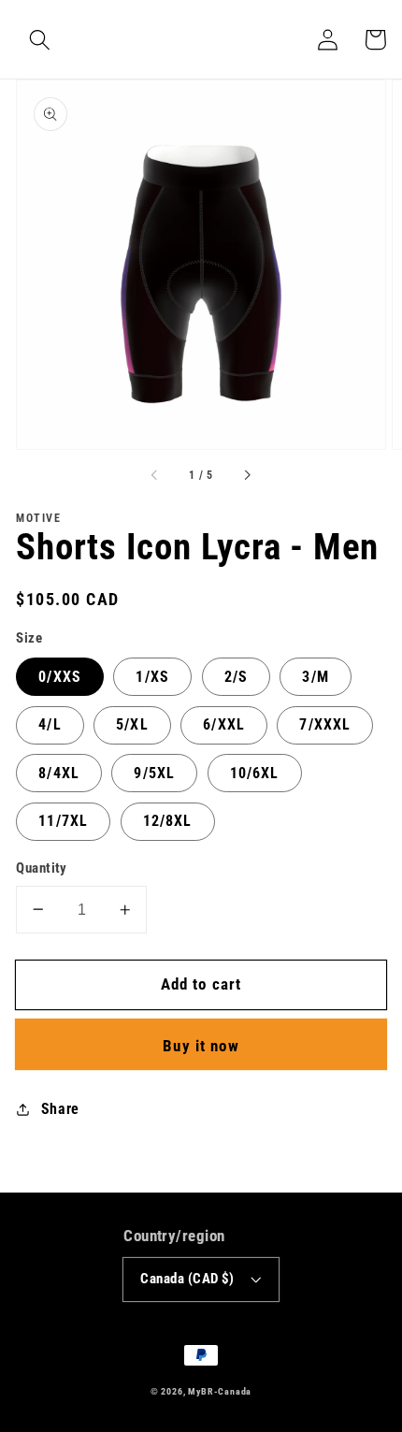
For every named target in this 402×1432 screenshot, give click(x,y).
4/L (49, 724)
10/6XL (255, 773)
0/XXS (59, 677)
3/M (315, 677)
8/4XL (58, 773)
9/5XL (154, 773)
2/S (236, 677)
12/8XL (168, 821)
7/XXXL (325, 724)
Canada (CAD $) (187, 1278)
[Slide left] (155, 476)
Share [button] (60, 1109)
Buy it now (201, 1045)
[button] (40, 40)
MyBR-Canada (219, 1391)
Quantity (41, 868)
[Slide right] (246, 476)
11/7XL (63, 821)
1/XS (152, 677)
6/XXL (224, 724)
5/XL (132, 724)
